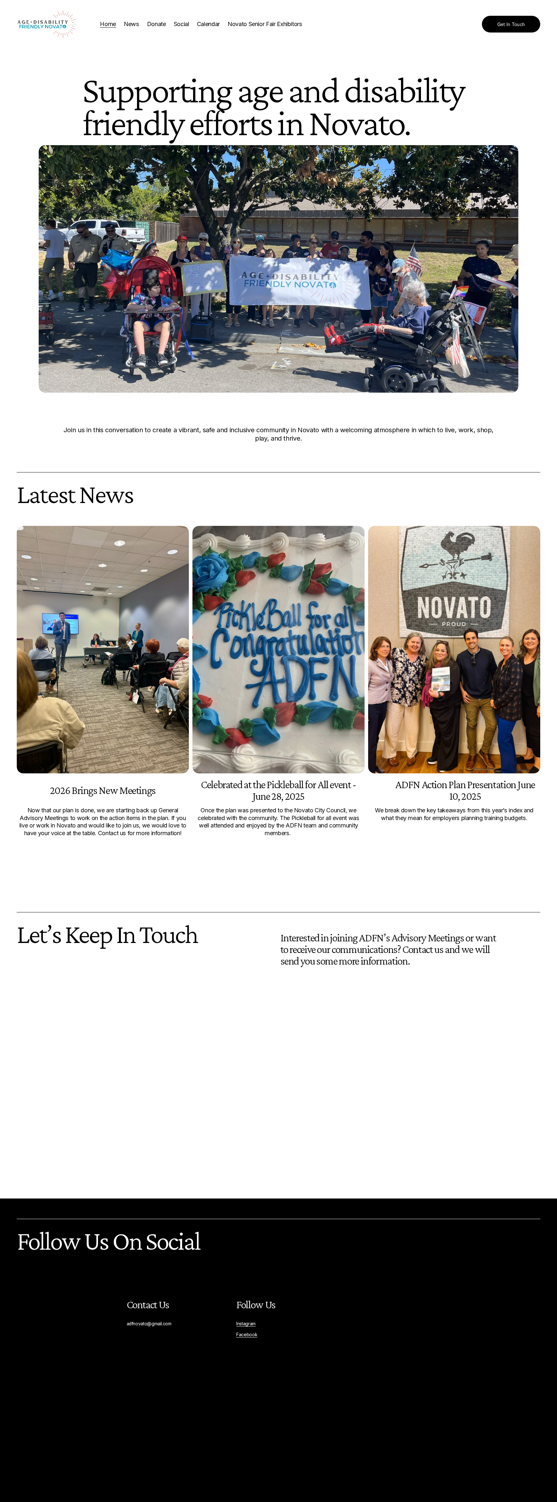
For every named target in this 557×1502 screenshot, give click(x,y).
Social (181, 23)
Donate (156, 23)
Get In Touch (511, 24)
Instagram (246, 1323)
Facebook (246, 1334)
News (131, 23)
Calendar (208, 23)
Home (108, 23)
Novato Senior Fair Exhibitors (265, 23)
